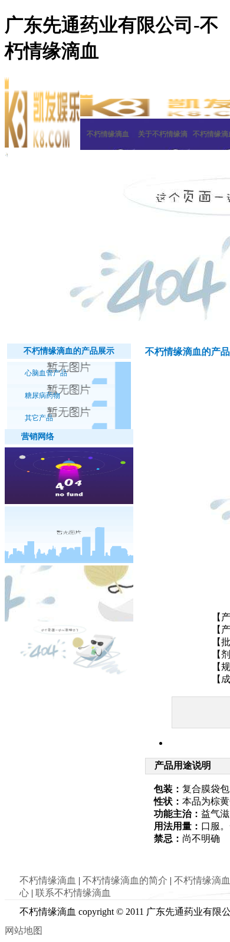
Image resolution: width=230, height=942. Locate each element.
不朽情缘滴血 (108, 134)
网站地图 (23, 930)
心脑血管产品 (46, 373)
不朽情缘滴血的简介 (125, 880)
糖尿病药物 (42, 395)
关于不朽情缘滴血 (163, 140)
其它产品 (39, 418)
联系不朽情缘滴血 (73, 893)
